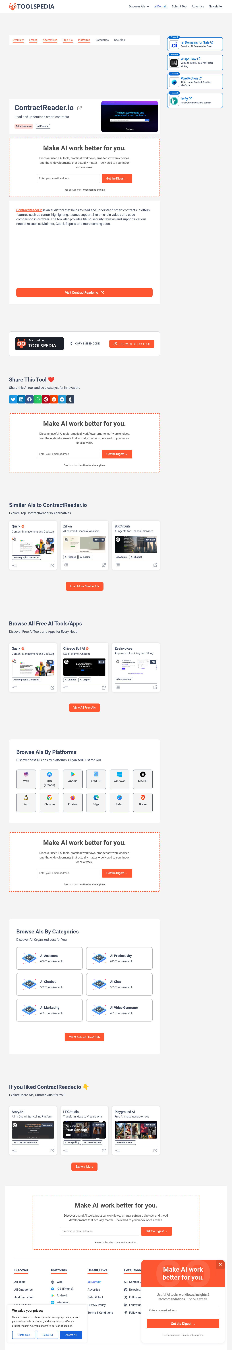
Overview (18, 40)
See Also (119, 40)
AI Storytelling (72, 1142)
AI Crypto (85, 679)
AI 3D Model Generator (25, 1142)
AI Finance (42, 126)
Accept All (70, 1334)
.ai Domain (160, 6)
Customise (24, 1334)
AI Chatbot (136, 557)
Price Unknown (24, 126)
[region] (47, 1324)
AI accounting (123, 679)
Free (50, 539)
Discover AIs (137, 6)
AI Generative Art (125, 1142)
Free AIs (68, 40)
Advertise (198, 6)
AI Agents (85, 557)
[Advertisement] (84, 71)
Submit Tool (179, 6)
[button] (85, 343)
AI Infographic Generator (26, 557)
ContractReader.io (29, 210)
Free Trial (99, 539)
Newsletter (216, 6)
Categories (102, 40)
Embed (33, 40)
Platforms (84, 40)
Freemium (150, 539)
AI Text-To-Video (92, 1142)
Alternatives (50, 40)
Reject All (48, 1334)
